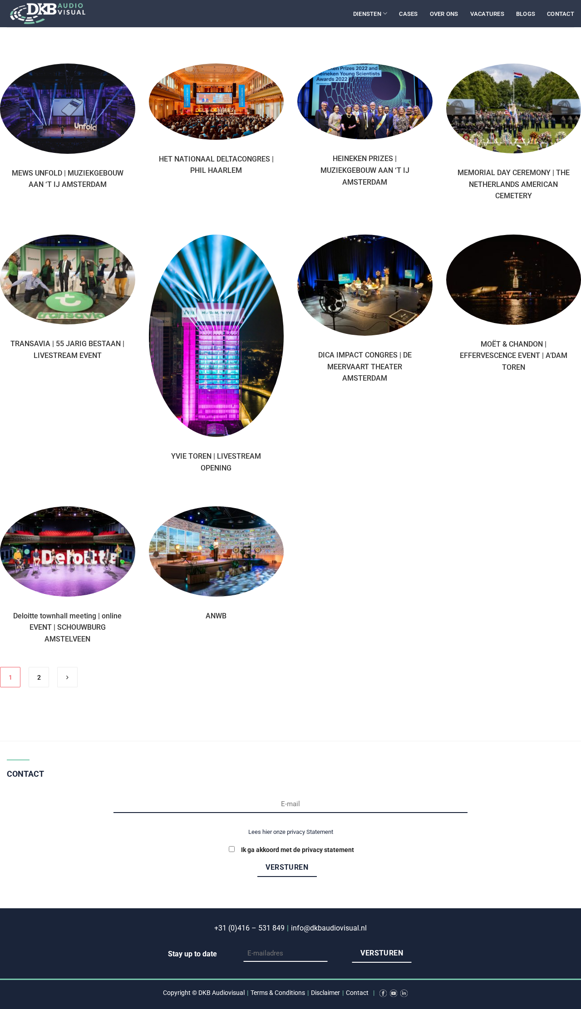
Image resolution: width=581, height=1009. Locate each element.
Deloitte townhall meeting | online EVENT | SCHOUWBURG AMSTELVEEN (67, 627)
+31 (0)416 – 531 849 (249, 928)
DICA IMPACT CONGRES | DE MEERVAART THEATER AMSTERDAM (365, 366)
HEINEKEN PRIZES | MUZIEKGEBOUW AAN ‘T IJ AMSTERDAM (364, 170)
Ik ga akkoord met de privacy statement (297, 850)
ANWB (216, 616)
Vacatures (487, 13)
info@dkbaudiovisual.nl (329, 928)
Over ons (444, 13)
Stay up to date (192, 954)
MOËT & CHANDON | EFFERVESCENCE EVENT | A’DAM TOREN (513, 356)
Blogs (525, 13)
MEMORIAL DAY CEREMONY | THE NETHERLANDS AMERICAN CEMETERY (514, 184)
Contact (560, 13)
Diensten (367, 13)
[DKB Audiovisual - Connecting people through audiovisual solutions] (52, 13)
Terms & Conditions (278, 993)
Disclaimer (325, 993)
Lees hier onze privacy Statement (290, 831)
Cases (408, 13)
